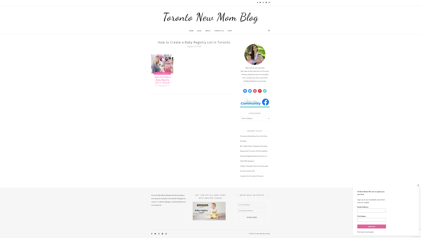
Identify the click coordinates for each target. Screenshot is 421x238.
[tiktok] (269, 2)
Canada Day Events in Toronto (252, 176)
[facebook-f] (257, 2)
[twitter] (260, 2)
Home (191, 31)
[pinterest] (266, 2)
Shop (230, 31)
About (207, 31)
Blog (199, 31)
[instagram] (263, 2)
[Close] (418, 185)
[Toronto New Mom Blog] (210, 16)
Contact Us (219, 31)
